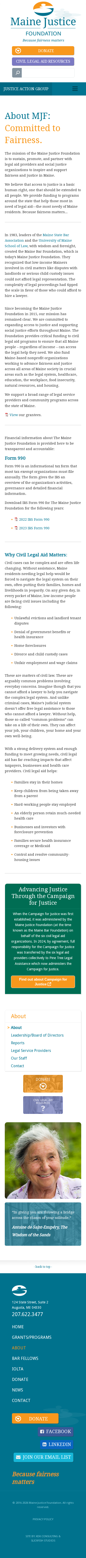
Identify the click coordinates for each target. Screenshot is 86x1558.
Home (18, 1326)
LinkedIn (59, 1444)
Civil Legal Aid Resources (43, 61)
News (17, 1390)
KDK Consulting (47, 1536)
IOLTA (17, 1369)
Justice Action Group (26, 89)
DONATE (43, 1084)
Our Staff (19, 1058)
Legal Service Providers (31, 1050)
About (18, 1016)
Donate (46, 51)
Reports (17, 1043)
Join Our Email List (47, 1457)
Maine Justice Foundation (43, 22)
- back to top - (43, 1266)
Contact (17, 1066)
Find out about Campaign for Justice (43, 981)
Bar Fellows (25, 1358)
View (14, 415)
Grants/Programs (31, 1337)
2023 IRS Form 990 (34, 528)
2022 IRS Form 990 (34, 519)
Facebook (58, 1431)
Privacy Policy (43, 1519)
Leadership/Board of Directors (37, 1035)
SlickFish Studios (43, 1540)
